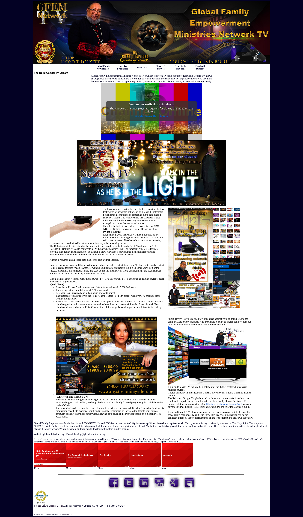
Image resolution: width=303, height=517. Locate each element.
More (36, 468)
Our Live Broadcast (122, 67)
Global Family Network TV (103, 67)
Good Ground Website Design (49, 506)
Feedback (142, 67)
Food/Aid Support (200, 67)
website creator (67, 514)
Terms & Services (161, 67)
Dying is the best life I (181, 67)
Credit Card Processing (41, 503)
